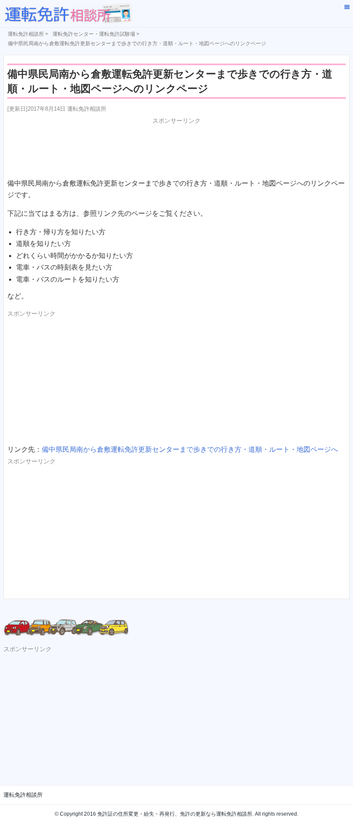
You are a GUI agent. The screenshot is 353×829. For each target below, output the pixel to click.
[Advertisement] (176, 147)
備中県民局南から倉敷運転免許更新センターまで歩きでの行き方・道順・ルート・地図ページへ (190, 449)
